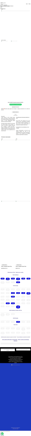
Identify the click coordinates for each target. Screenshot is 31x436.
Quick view (2, 263)
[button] (2, 433)
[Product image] (8, 231)
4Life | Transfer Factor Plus (6, 266)
